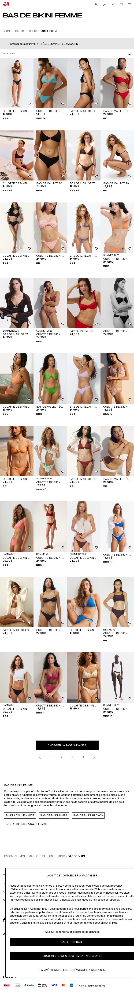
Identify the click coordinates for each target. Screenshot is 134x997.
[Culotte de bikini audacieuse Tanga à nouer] (117, 227)
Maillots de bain (41, 856)
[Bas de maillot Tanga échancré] (83, 83)
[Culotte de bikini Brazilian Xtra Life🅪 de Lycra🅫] (17, 526)
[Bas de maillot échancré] (117, 83)
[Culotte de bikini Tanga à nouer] (50, 83)
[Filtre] (129, 53)
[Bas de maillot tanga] (83, 227)
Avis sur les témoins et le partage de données (72, 931)
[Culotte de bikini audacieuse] (17, 227)
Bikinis (60, 856)
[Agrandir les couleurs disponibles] (105, 118)
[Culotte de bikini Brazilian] (17, 155)
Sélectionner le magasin (59, 43)
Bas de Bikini (76, 856)
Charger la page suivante (67, 745)
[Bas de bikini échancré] (83, 303)
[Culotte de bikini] (117, 378)
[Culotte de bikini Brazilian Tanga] (17, 83)
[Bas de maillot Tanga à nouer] (83, 155)
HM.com (8, 856)
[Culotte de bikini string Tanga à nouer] (83, 602)
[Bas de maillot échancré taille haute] (17, 602)
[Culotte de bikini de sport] (50, 526)
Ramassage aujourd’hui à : (23, 43)
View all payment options (92, 985)
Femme (21, 856)
